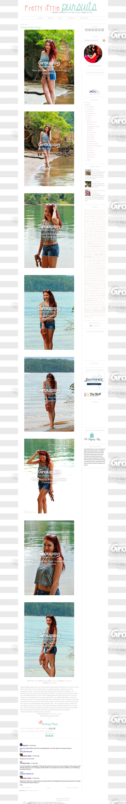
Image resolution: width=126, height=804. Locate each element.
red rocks (99, 283)
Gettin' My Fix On (91, 124)
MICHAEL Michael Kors (89, 270)
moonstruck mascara (100, 271)
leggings (98, 260)
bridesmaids (86, 221)
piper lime (97, 281)
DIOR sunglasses (88, 229)
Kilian (90, 258)
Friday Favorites (91, 137)
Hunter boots (95, 250)
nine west (86, 275)
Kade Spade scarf (89, 255)
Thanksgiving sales (89, 298)
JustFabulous (102, 253)
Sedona (94, 286)
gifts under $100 (91, 241)
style (104, 295)
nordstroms (98, 275)
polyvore (86, 283)
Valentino (86, 304)
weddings (86, 312)
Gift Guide (96, 239)
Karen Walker (52, 683)
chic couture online (93, 226)
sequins (99, 286)
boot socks (86, 219)
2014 (87, 104)
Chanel (97, 224)
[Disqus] (50, 763)
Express (100, 233)
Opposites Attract (91, 141)
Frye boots (103, 238)
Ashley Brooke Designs (95, 214)
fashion (91, 234)
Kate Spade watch (97, 256)
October (89, 111)
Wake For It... (96, 170)
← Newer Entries (25, 787)
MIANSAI (93, 268)
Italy (100, 251)
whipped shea (92, 312)
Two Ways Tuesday (91, 132)
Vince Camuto (96, 304)
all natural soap (96, 211)
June (88, 120)
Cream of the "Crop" (92, 122)
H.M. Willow (101, 244)
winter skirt (92, 314)
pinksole (91, 281)
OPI (86, 276)
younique (93, 315)
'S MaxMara (86, 209)
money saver (86, 271)
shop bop (89, 288)
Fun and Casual (90, 152)
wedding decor (95, 307)
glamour (102, 243)
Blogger (67, 800)
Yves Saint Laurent (100, 315)
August (89, 115)
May (88, 160)
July (88, 118)
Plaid (103, 281)
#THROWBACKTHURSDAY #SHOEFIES (93, 127)
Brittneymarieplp (95, 94)
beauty (100, 216)
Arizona (103, 213)
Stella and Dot (39, 731)
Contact (71, 18)
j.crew (103, 251)
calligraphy (91, 223)
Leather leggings (91, 260)
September (90, 113)
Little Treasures (91, 135)
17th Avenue (66, 798)
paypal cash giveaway (92, 280)
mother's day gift (87, 273)
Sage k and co (91, 285)
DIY (94, 229)
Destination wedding (101, 228)
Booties (93, 219)
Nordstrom (92, 275)
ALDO (85, 211)
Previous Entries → (73, 787)
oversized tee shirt (97, 278)
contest (100, 226)
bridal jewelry (100, 219)
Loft (89, 263)
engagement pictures (88, 233)
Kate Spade (87, 257)
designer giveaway (91, 228)
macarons (86, 266)
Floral (90, 236)
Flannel (96, 234)
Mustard (94, 273)
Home (40, 18)
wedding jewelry (94, 309)
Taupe (104, 296)
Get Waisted (90, 130)
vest (91, 304)
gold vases (95, 244)
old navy (103, 275)
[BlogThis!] (51, 728)
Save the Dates (88, 286)
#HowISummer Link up (55, 714)
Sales (97, 285)
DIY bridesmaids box (101, 229)
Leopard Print (91, 261)
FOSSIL (100, 236)
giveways (96, 243)
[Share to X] (53, 728)
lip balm (97, 261)
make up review (98, 266)
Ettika (96, 233)
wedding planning (98, 311)
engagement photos (99, 231)
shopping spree (95, 290)
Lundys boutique (100, 265)
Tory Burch (55, 681)
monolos (92, 271)
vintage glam (86, 305)
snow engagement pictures (94, 291)
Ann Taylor (90, 213)
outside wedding (93, 276)
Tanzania (99, 296)
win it (85, 314)
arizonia (87, 214)
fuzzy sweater (89, 239)
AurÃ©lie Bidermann (93, 216)
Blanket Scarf (93, 218)
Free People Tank (91, 238)
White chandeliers (100, 312)
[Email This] (49, 728)
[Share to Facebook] (54, 728)
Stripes (99, 295)
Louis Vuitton (96, 263)
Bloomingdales (101, 218)
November (90, 109)
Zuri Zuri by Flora (87, 317)
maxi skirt (88, 268)
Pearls (100, 280)
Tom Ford (96, 298)
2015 (87, 102)
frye (98, 238)
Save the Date (103, 285)
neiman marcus (101, 273)
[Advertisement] (97, 414)
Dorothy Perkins (89, 231)
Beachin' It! (89, 148)
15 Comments (44, 728)
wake (92, 305)
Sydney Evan (92, 296)
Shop (61, 18)
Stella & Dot (68, 681)
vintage (102, 304)
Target (35, 681)
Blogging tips (63, 803)
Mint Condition (90, 157)
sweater (87, 296)
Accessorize (96, 209)
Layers (99, 258)
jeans (86, 253)
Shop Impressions (96, 288)
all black (89, 211)
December (90, 106)
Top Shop (102, 298)
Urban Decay (92, 302)
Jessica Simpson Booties (94, 253)
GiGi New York (100, 241)
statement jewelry (94, 293)
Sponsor (84, 18)
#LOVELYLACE (90, 139)
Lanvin (94, 258)
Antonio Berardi (97, 213)
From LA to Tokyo (91, 155)
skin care (102, 290)
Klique (45, 681)
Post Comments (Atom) (32, 790)
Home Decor (98, 248)
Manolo (103, 266)
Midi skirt (97, 270)
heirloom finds (95, 246)
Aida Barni (102, 209)
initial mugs (86, 251)
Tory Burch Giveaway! (92, 143)
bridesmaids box (95, 221)
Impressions (101, 250)
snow (85, 291)
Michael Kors (100, 268)
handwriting (86, 246)
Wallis (89, 307)
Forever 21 (95, 236)
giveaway (90, 243)
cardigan (98, 223)
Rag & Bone (92, 283)
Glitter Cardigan (87, 244)
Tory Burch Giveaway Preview (94, 146)
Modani (102, 270)
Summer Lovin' (90, 150)
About (50, 18)
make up (91, 266)
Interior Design (94, 251)
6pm (91, 209)
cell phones (91, 224)
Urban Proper (101, 302)
